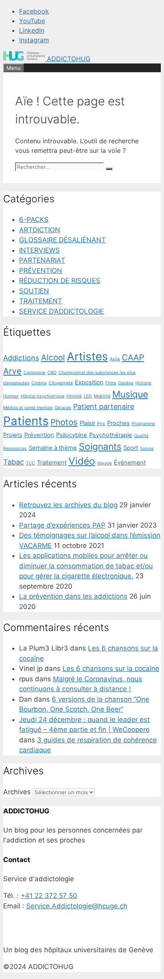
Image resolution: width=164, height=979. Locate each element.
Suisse (147, 448)
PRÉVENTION (40, 271)
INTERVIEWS (39, 250)
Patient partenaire (103, 406)
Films (110, 383)
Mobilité (102, 396)
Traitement (51, 462)
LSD (88, 396)
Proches (118, 423)
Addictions (21, 358)
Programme (143, 423)
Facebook (34, 11)
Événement (130, 462)
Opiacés (63, 407)
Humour (11, 396)
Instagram (34, 40)
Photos (64, 422)
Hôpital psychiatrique (42, 396)
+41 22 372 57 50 (49, 896)
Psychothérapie (110, 435)
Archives (17, 792)
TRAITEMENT (40, 301)
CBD (52, 372)
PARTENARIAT (42, 260)
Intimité (74, 396)
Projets (12, 435)
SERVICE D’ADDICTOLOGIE (61, 311)
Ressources (15, 448)
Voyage (104, 463)
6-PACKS (34, 219)
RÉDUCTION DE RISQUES (59, 281)
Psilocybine (71, 435)
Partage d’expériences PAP (62, 525)
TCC (30, 463)
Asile (115, 359)
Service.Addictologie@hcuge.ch (76, 906)
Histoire (143, 383)
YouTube (32, 21)
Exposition (89, 382)
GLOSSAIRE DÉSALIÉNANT (62, 240)
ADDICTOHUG (68, 59)
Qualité (141, 435)
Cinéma (39, 383)
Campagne (34, 372)
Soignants (100, 446)
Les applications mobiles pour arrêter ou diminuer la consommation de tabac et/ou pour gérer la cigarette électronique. (86, 566)
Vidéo (81, 461)
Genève (125, 383)
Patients (26, 421)
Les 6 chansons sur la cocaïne (110, 668)
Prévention (39, 435)
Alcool (53, 357)
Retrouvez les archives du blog (68, 505)
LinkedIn (31, 30)
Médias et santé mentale (28, 407)
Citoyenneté (61, 383)
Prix (101, 423)
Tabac (13, 462)
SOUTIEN (34, 291)
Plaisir (87, 423)
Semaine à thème (53, 447)
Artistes (87, 356)
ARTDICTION (39, 230)
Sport (130, 447)
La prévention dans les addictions (73, 596)
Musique (130, 394)
